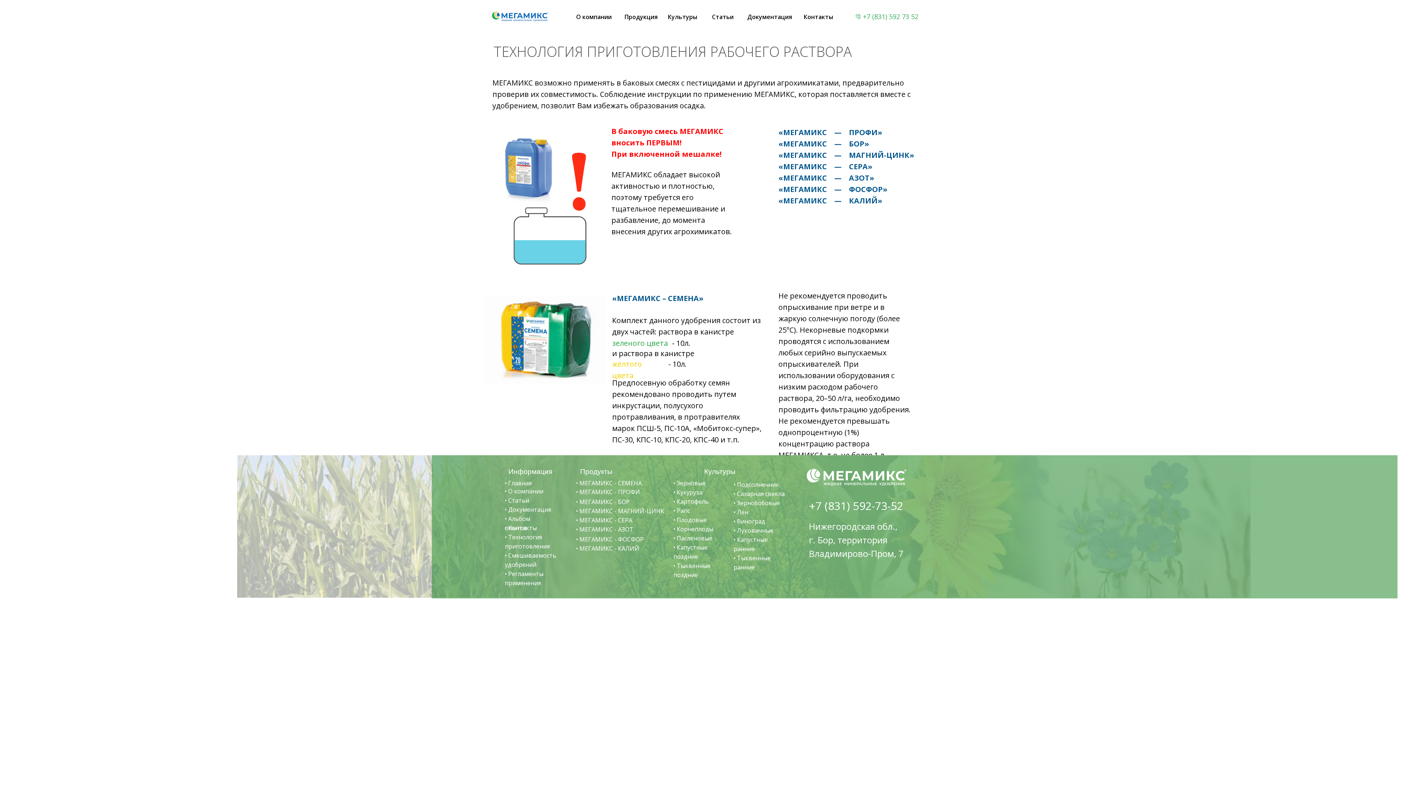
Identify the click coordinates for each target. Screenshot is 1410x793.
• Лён (741, 512)
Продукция (641, 17)
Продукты (596, 471)
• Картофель (691, 501)
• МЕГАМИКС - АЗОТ (604, 529)
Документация (769, 17)
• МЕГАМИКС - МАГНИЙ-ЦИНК (620, 511)
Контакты (818, 17)
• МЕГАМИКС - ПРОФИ (608, 492)
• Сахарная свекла (759, 494)
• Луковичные (753, 530)
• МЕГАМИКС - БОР (603, 502)
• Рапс (681, 511)
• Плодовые (690, 520)
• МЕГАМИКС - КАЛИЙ (607, 548)
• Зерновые (689, 483)
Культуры (682, 17)
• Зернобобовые (757, 503)
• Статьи (517, 500)
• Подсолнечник (756, 485)
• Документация (528, 510)
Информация (530, 471)
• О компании (524, 491)
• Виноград (749, 521)
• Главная (518, 483)
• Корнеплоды (693, 529)
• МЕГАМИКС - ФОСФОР (610, 539)
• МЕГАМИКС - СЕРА (604, 520)
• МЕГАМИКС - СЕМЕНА (609, 483)
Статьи (723, 17)
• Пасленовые (692, 538)
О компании (594, 17)
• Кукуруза (687, 492)
